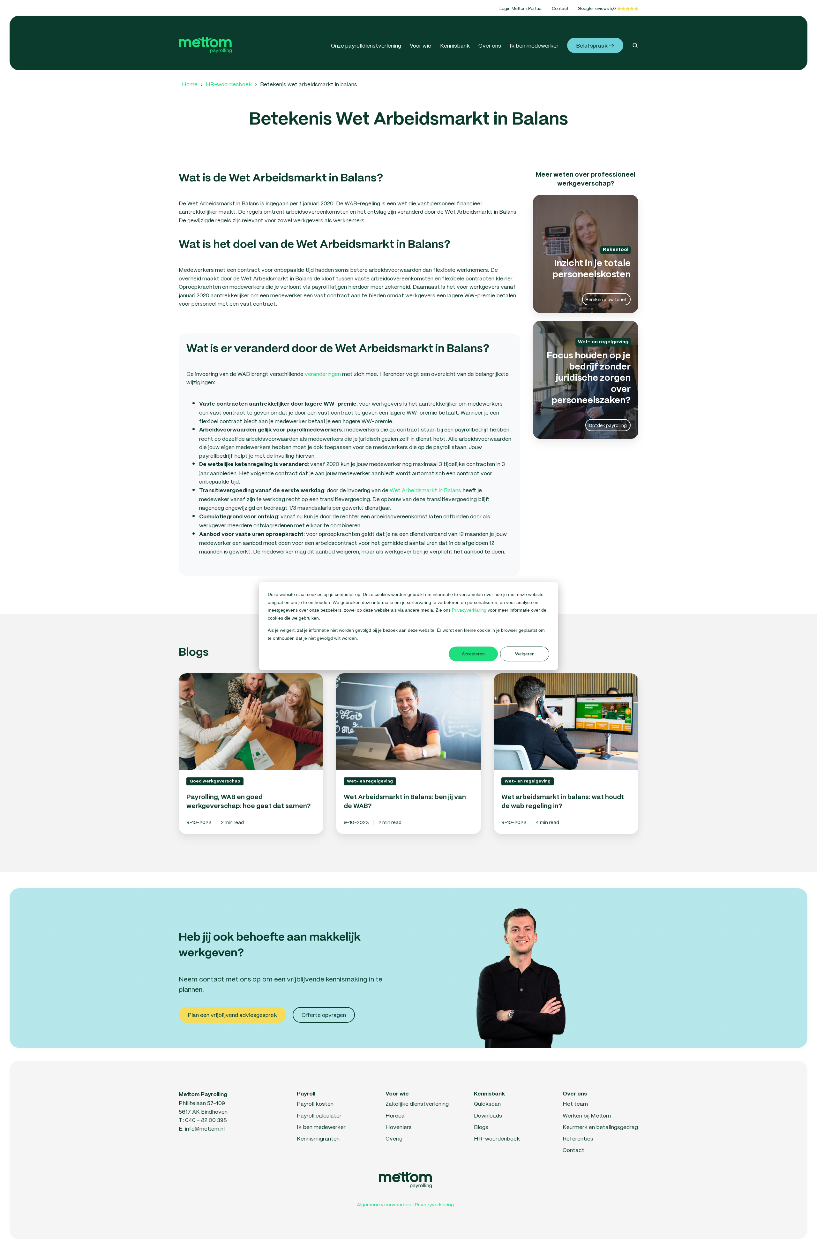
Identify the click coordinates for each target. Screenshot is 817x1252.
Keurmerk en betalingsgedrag (600, 1126)
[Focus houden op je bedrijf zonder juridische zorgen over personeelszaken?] (585, 380)
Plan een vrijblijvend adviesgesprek (232, 1014)
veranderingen (323, 373)
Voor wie (420, 45)
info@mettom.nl (205, 1128)
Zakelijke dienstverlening (417, 1103)
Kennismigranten (318, 1138)
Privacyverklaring (470, 610)
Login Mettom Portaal (521, 8)
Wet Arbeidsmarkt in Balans (425, 489)
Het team (575, 1103)
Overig (394, 1138)
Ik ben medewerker (534, 45)
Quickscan (487, 1103)
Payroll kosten (315, 1103)
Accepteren (473, 653)
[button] (635, 45)
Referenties (578, 1138)
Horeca (395, 1115)
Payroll (306, 1093)
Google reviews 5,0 (597, 8)
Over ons (489, 45)
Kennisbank (455, 45)
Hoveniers (399, 1126)
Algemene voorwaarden (384, 1204)
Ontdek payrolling (608, 425)
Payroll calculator (319, 1115)
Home (190, 84)
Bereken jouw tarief (606, 299)
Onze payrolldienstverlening (366, 45)
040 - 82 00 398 (206, 1119)
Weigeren (525, 653)
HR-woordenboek (229, 84)
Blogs (481, 1126)
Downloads (488, 1115)
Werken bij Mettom (587, 1115)
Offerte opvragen (324, 1014)
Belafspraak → (595, 45)
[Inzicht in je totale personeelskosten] (585, 254)
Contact (560, 8)
